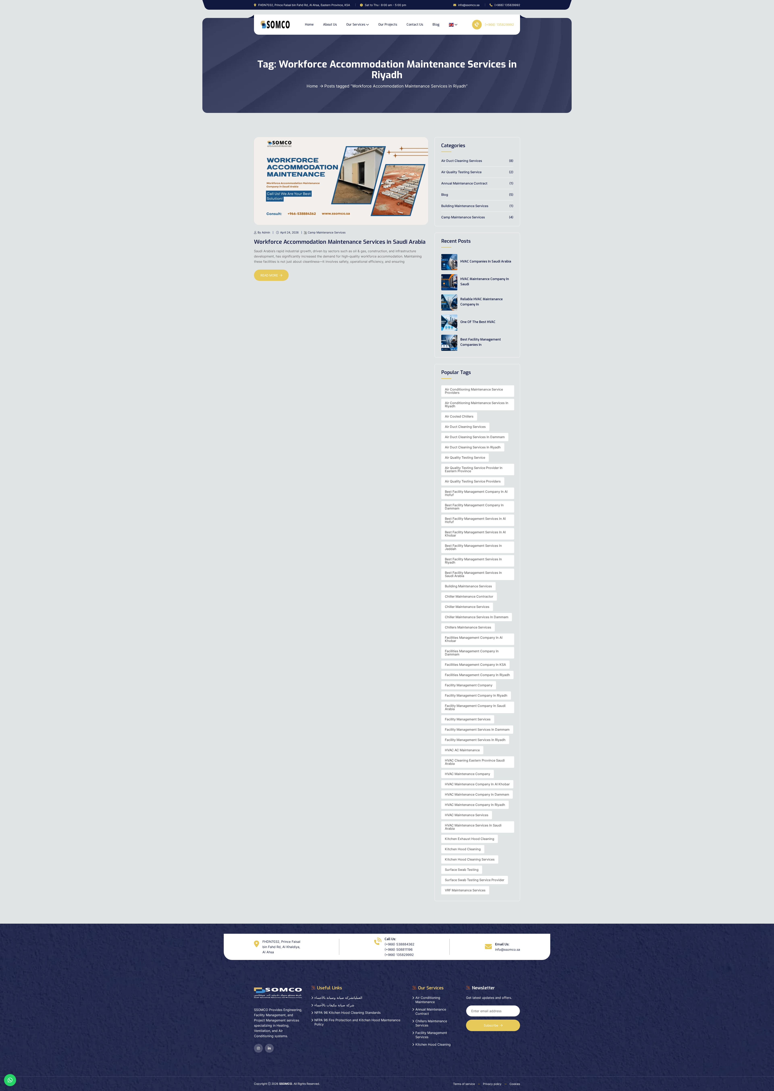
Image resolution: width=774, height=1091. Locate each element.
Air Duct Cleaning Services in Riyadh (473, 447)
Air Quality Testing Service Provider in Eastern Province (473, 469)
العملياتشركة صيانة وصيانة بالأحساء (338, 998)
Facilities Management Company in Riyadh (477, 675)
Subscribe (491, 1025)
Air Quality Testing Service (461, 172)
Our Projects (387, 24)
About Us (330, 24)
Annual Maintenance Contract (464, 183)
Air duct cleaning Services (465, 427)
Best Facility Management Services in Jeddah (473, 547)
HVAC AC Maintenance (462, 750)
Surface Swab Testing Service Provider (474, 880)
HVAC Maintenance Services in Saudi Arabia (473, 826)
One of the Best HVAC (477, 322)
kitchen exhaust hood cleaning (469, 839)
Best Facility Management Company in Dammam (474, 506)
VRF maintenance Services (465, 890)
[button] (10, 1080)
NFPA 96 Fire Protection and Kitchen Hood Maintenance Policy (357, 1022)
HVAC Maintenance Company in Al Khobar (477, 784)
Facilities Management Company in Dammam (472, 652)
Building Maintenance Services (464, 206)
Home (309, 24)
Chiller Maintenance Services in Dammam (476, 617)
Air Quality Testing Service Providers (473, 481)
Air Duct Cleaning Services (461, 161)
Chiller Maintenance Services (467, 607)
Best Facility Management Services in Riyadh (473, 560)
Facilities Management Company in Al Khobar (473, 639)
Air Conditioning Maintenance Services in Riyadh (476, 404)
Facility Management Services (468, 719)
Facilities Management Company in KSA (475, 665)
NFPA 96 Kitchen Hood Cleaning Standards (347, 1013)
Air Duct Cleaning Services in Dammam (475, 437)
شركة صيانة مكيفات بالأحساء (334, 1005)
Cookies (515, 1084)
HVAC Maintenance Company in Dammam (477, 794)
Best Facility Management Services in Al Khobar (475, 533)
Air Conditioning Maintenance (427, 1000)
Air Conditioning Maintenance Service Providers (474, 391)
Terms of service (464, 1084)
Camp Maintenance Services (326, 232)
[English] (453, 25)
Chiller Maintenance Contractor (469, 596)
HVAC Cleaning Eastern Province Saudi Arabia (475, 762)
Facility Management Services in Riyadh (475, 740)
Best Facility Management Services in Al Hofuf (475, 520)
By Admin (264, 232)
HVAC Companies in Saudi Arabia (485, 261)
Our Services (355, 24)
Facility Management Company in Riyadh (476, 695)
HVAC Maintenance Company (467, 774)
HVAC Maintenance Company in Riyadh (475, 805)
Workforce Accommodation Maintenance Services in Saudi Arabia (339, 242)
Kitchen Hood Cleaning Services (470, 859)
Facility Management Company (468, 685)
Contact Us (415, 24)
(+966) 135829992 (507, 5)
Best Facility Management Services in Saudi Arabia (473, 574)
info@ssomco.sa (469, 5)
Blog (436, 24)
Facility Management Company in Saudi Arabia (475, 707)
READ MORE (269, 275)
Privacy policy (492, 1084)
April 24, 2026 (289, 232)
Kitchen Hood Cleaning (463, 849)
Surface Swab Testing (462, 870)
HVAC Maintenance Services (466, 815)
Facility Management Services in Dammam (477, 729)
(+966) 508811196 (399, 949)
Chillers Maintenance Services (468, 627)
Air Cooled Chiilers (459, 416)
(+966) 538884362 (399, 944)
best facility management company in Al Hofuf (476, 493)
